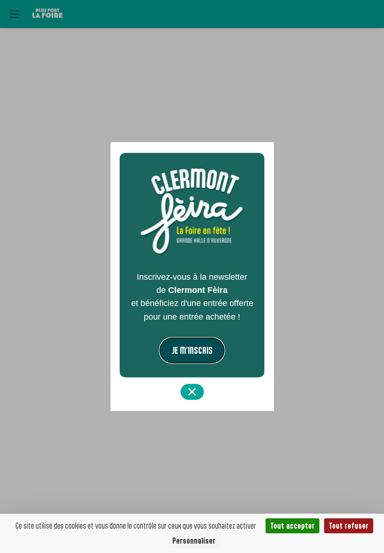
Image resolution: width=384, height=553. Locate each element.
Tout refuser (349, 525)
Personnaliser (193, 540)
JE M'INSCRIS (192, 350)
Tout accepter (292, 525)
